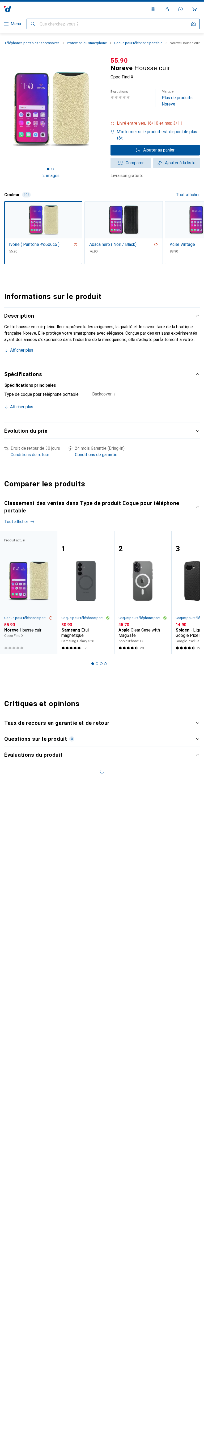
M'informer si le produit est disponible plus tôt (157, 135)
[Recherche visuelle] (193, 24)
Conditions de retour (30, 454)
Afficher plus (21, 350)
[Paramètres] (153, 9)
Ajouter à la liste (180, 162)
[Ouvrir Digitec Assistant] (180, 9)
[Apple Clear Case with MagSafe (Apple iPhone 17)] (142, 592)
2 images (51, 175)
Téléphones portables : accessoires (32, 43)
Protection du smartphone (87, 43)
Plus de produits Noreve (177, 98)
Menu (16, 23)
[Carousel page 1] (92, 663)
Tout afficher (188, 194)
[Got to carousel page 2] (52, 169)
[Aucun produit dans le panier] (194, 9)
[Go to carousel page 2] (97, 663)
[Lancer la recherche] (33, 24)
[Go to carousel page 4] (105, 663)
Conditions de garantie (96, 454)
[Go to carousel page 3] (101, 663)
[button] (155, 123)
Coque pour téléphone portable (138, 43)
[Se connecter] (167, 9)
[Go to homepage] (7, 9)
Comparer (135, 162)
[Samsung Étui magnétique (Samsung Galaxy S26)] (85, 592)
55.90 (119, 60)
